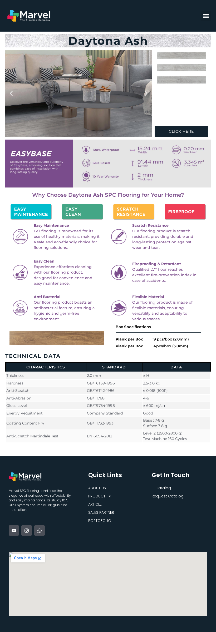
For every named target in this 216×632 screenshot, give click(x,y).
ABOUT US (97, 488)
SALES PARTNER (101, 512)
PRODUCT (96, 496)
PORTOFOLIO (99, 520)
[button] (206, 16)
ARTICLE (95, 504)
